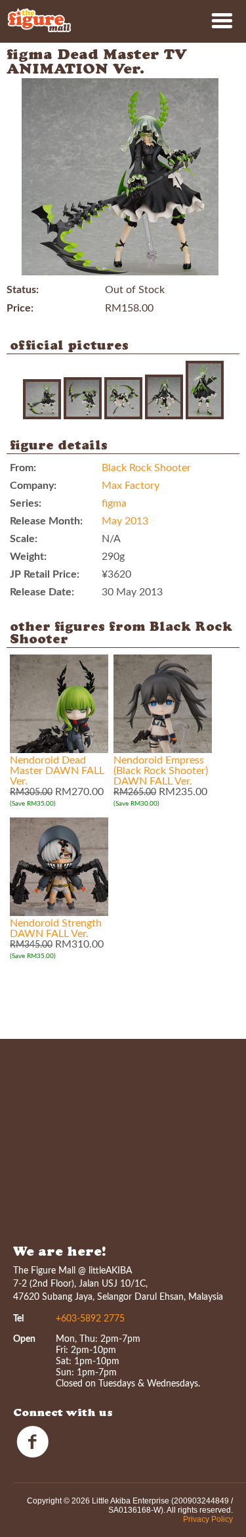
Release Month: (46, 521)
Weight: (28, 556)
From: (23, 468)
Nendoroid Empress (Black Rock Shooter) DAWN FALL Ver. (160, 771)
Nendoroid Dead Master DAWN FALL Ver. (57, 771)
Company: (33, 485)
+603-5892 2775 (90, 1318)
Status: (23, 290)
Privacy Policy (208, 1519)
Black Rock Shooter (146, 468)
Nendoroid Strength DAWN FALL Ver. (56, 928)
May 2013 (125, 521)
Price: (20, 308)
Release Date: (42, 592)
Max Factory (130, 485)
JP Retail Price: (44, 574)
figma (114, 503)
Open (24, 1339)
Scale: (23, 539)
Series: (25, 503)
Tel (18, 1318)
